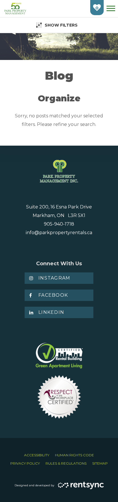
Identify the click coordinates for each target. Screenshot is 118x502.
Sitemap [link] (100, 463)
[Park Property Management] (15, 8)
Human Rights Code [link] (74, 455)
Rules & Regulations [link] (66, 463)
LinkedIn (51, 312)
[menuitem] (36, 455)
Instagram (54, 278)
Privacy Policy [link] (25, 463)
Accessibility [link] (36, 455)
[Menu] (111, 8)
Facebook (53, 295)
